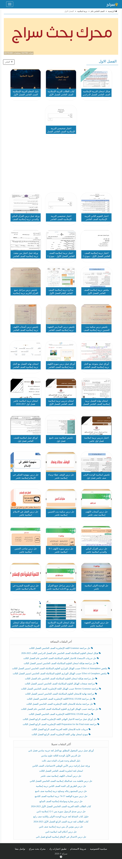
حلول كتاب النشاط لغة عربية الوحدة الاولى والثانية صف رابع (61, 816)
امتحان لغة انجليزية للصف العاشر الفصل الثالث (61, 771)
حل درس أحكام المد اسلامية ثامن (61, 832)
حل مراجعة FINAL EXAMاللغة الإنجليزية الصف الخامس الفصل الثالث (60, 699)
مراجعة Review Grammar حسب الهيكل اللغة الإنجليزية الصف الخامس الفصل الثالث (60, 689)
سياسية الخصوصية (98, 849)
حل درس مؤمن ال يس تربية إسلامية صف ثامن (61, 827)
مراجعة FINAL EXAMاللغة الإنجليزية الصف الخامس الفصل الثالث (60, 714)
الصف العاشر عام (98, 11)
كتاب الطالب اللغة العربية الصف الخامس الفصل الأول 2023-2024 (61, 806)
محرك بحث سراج (37, 849)
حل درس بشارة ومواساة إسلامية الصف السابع (61, 801)
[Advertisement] (61, 166)
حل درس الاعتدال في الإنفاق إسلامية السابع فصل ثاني (61, 837)
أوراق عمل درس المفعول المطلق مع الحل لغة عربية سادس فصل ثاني (61, 750)
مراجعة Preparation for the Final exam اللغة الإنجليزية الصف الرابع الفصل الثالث (60, 724)
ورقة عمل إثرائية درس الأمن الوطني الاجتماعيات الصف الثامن (61, 766)
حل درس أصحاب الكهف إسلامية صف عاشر (61, 776)
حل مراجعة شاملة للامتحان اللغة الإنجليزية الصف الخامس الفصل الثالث (60, 704)
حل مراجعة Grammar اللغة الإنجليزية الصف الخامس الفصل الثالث (60, 648)
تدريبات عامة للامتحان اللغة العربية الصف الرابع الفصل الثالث (60, 729)
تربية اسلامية (82, 11)
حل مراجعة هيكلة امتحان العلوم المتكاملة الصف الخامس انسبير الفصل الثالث (60, 663)
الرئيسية (111, 11)
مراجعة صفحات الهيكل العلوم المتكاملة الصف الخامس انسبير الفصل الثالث (60, 683)
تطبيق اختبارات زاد (58, 849)
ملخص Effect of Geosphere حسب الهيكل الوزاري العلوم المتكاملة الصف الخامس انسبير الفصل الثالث (60, 673)
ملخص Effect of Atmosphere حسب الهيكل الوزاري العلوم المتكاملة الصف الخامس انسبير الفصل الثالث (60, 668)
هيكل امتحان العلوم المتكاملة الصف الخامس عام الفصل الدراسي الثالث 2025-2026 (60, 653)
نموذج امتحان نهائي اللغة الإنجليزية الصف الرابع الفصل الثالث (60, 734)
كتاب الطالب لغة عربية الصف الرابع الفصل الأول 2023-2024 (61, 821)
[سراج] (112, 4)
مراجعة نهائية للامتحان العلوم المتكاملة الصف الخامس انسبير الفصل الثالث (60, 694)
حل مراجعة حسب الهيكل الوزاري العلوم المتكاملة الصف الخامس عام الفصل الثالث (60, 709)
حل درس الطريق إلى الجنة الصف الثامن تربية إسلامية (61, 786)
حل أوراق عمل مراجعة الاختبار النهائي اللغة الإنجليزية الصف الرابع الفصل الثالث (60, 719)
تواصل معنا (20, 849)
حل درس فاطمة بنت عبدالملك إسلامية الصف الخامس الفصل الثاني (61, 781)
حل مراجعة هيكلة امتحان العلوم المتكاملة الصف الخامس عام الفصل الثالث (60, 678)
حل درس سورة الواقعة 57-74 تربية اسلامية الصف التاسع (61, 796)
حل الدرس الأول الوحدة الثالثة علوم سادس (61, 755)
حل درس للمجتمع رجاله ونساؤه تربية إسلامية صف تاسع (61, 791)
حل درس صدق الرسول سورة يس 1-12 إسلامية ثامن (61, 811)
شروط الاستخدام (78, 849)
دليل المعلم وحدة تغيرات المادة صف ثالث (61, 761)
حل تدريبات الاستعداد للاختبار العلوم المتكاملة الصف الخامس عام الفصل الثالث (60, 658)
